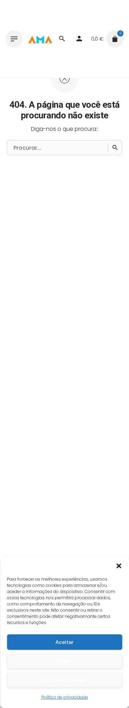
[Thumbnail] (40, 39)
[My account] (79, 38)
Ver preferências (64, 680)
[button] (118, 565)
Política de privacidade (64, 697)
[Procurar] (115, 147)
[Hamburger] (14, 38)
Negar (64, 661)
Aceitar (64, 642)
